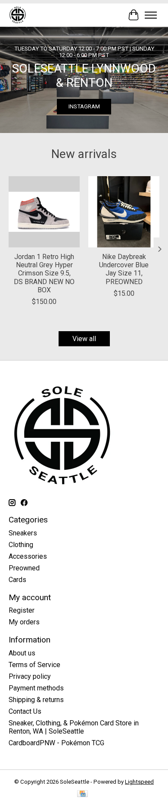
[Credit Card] (82, 794)
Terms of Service (34, 665)
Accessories (28, 556)
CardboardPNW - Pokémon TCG (56, 743)
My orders (24, 622)
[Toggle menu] (150, 15)
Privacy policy (30, 676)
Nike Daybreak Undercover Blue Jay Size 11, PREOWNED (124, 269)
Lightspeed (139, 782)
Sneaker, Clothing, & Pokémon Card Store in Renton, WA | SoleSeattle (74, 727)
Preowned (24, 568)
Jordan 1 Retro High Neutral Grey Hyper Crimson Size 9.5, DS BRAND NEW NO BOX (44, 273)
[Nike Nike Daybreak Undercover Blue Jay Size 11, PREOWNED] (123, 211)
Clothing (21, 545)
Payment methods (36, 688)
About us (22, 653)
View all (84, 339)
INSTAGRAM (84, 106)
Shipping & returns (36, 700)
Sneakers (23, 533)
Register (21, 610)
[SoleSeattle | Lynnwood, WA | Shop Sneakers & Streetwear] (17, 15)
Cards (17, 580)
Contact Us (25, 711)
